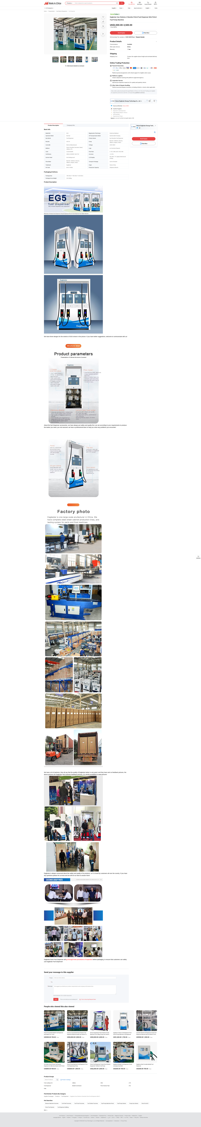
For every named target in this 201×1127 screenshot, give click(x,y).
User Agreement (109, 1120)
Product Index (128, 1115)
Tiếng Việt (136, 1117)
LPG (130, 1083)
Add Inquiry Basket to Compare (75, 66)
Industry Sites (110, 1115)
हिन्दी (121, 1117)
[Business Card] (154, 132)
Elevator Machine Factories (51, 1103)
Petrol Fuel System (49, 1107)
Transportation (51, 11)
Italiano (92, 1117)
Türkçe (131, 1117)
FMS (45, 1088)
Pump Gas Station (133, 1103)
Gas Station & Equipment (61, 11)
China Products (70, 1115)
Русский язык (86, 1117)
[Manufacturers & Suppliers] (52, 3)
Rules (156, 8)
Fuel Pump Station (121, 1103)
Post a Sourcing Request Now (87, 999)
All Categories (49, 8)
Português (74, 1117)
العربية (109, 1117)
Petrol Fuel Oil (145, 1103)
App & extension (138, 8)
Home (45, 11)
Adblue (74, 1083)
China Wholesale (94, 1115)
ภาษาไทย (126, 1117)
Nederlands (103, 1117)
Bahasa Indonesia (144, 1117)
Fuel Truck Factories (79, 1103)
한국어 (113, 1117)
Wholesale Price (102, 1115)
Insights (140, 1115)
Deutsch (97, 1117)
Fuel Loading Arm (48, 1083)
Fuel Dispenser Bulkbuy (63, 1107)
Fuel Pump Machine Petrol (107, 1103)
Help (129, 8)
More (45, 1110)
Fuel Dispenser (72, 11)
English (63, 1117)
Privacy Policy (124, 1120)
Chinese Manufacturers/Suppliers (82, 1115)
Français (80, 1117)
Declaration (116, 1120)
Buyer (121, 8)
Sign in (155, 4)
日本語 (117, 1117)
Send (56, 999)
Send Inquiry (121, 33)
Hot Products (62, 1115)
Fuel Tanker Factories (92, 1103)
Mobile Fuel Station (76, 1085)
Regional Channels (119, 1115)
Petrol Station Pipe (105, 1085)
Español (69, 1117)
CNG (101, 1083)
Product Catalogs (66, 1079)
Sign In (112, 118)
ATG (130, 1085)
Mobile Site (134, 1115)
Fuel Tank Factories (66, 1103)
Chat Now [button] (146, 33)
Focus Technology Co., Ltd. (90, 1120)
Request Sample (140, 37)
